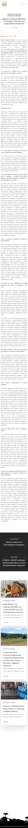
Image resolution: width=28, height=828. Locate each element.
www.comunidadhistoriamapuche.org (9, 49)
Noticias (18, 15)
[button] (26, 4)
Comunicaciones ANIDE (10, 36)
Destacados (6, 600)
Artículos (10, 15)
